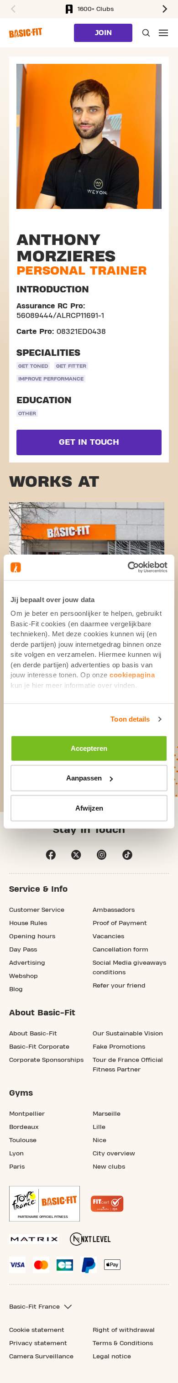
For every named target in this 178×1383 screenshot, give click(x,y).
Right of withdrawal (124, 1330)
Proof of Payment (120, 923)
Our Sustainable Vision (128, 1033)
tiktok (127, 854)
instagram (101, 854)
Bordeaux (24, 1127)
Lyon (16, 1153)
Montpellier (27, 1114)
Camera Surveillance (41, 1356)
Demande (145, 32)
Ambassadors (114, 910)
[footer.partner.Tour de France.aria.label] (44, 1204)
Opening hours (32, 936)
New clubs (109, 1167)
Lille (99, 1127)
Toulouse (23, 1140)
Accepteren (89, 748)
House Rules (28, 923)
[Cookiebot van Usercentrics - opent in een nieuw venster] (128, 567)
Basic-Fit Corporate (39, 1047)
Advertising (27, 963)
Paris (17, 1167)
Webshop (23, 976)
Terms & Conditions (123, 1343)
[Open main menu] (163, 33)
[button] (12, 9)
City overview (114, 1153)
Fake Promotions (119, 1047)
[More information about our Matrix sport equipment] (34, 1239)
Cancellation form (120, 949)
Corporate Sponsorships (46, 1060)
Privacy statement (38, 1343)
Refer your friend (119, 986)
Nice (99, 1140)
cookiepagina (132, 675)
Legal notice (112, 1356)
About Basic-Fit (33, 1033)
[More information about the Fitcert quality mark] (107, 1204)
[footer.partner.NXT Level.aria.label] (90, 1239)
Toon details (130, 719)
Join (103, 32)
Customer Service (36, 910)
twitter (76, 854)
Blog (16, 989)
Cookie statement (36, 1330)
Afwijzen (89, 807)
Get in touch (89, 442)
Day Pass (23, 949)
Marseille (106, 1114)
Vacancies (108, 936)
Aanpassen (84, 778)
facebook (50, 854)
